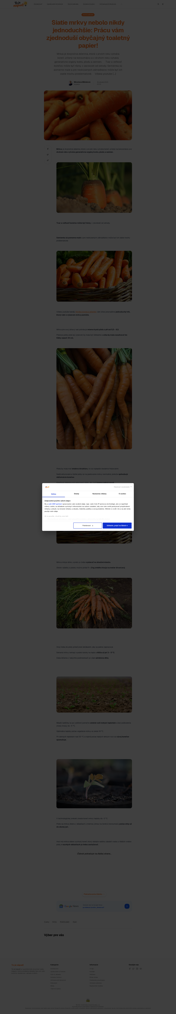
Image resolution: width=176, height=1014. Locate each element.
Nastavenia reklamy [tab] (99, 494)
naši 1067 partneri (55, 504)
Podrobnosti (86, 525)
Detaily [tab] (76, 494)
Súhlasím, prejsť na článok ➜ (117, 525)
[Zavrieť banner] (123, 487)
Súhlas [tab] (53, 494)
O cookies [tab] (122, 494)
